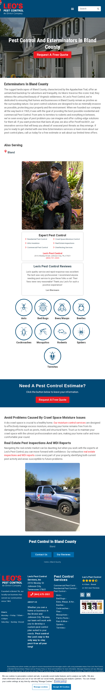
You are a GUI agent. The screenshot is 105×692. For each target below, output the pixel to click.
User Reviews (92, 588)
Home (46, 562)
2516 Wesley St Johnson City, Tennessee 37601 (37, 586)
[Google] (82, 595)
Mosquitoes (61, 615)
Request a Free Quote (52, 54)
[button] (72, 8)
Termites (60, 628)
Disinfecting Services (63, 247)
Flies (58, 611)
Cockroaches (62, 608)
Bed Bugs (60, 598)
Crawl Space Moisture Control (67, 239)
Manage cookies (41, 687)
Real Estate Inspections (64, 243)
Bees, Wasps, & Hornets (65, 602)
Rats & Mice (61, 621)
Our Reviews (64, 554)
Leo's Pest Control (52, 253)
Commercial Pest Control (37, 247)
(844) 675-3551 (41, 594)
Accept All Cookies (61, 687)
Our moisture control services (70, 422)
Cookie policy (60, 681)
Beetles (59, 605)
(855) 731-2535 (52, 258)
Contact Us (41, 554)
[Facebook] (88, 595)
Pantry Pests (62, 618)
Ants (58, 595)
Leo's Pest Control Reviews (53, 266)
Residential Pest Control (37, 239)
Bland (11, 152)
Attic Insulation (33, 243)
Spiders (59, 624)
